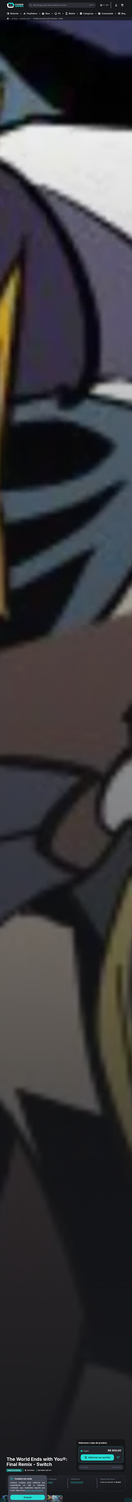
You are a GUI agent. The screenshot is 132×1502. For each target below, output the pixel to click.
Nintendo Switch (25, 18)
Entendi (27, 1497)
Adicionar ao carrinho (101, 1458)
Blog (123, 13)
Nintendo (14, 18)
